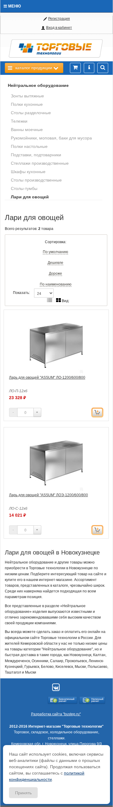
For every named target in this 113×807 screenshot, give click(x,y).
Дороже (55, 273)
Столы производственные (36, 180)
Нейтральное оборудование (38, 85)
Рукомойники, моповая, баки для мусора (51, 138)
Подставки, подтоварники (36, 154)
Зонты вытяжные (27, 95)
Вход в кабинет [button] (59, 28)
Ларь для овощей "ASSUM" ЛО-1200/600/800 (47, 377)
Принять (23, 793)
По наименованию (55, 284)
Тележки (19, 121)
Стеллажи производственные (40, 163)
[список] (58, 300)
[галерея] (49, 300)
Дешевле (55, 263)
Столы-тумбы (24, 188)
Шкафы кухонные (28, 171)
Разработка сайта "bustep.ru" (56, 714)
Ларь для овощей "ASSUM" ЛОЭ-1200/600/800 (48, 495)
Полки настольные (29, 146)
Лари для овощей (30, 196)
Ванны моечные (27, 129)
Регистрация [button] (59, 19)
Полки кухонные (27, 104)
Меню (14, 6)
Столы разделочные (31, 112)
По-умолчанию (55, 252)
